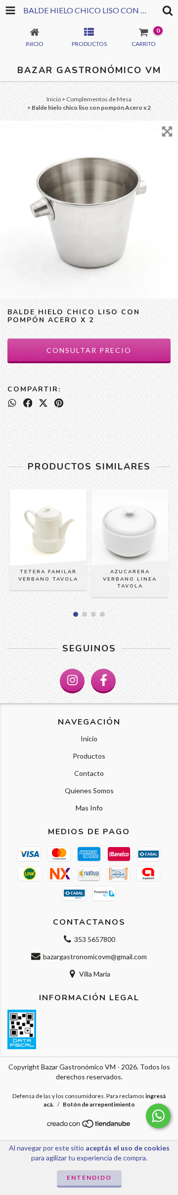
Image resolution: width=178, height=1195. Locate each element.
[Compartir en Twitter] (43, 403)
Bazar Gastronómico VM (89, 70)
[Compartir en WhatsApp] (12, 403)
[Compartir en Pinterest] (58, 403)
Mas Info (89, 808)
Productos (89, 756)
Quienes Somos (89, 790)
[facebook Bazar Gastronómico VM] (103, 681)
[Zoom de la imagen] (167, 131)
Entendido (89, 1177)
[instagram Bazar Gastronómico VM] (72, 681)
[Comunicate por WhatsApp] (158, 1116)
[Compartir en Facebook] (28, 403)
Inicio (53, 99)
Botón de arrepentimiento (99, 1104)
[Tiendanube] (89, 1126)
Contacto (89, 773)
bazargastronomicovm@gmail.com (95, 956)
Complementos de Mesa (99, 99)
